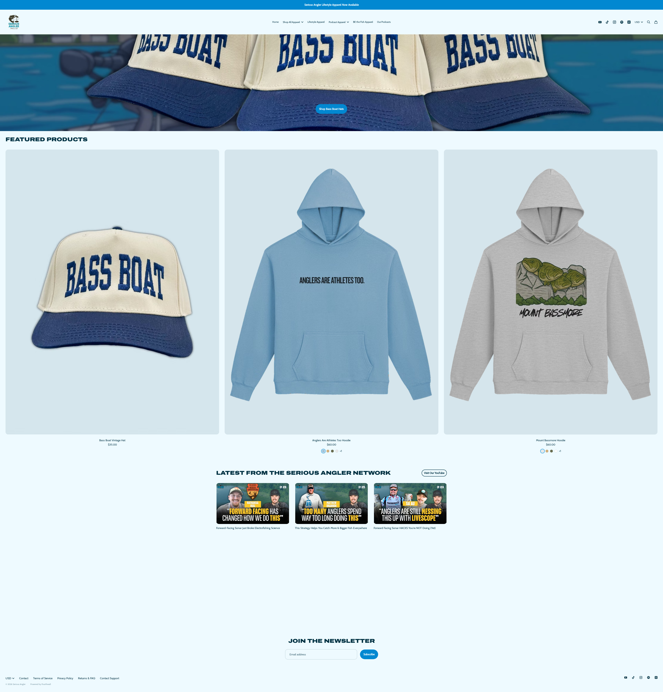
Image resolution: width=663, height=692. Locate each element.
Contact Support (109, 678)
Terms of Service (42, 678)
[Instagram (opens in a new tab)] (614, 22)
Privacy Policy (65, 678)
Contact (23, 678)
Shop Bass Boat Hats (331, 109)
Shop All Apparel (291, 22)
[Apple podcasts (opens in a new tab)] (629, 22)
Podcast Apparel (337, 22)
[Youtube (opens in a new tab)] (600, 22)
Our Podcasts (384, 21)
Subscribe (369, 654)
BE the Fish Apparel (363, 21)
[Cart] (655, 22)
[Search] (648, 22)
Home (275, 21)
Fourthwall (46, 684)
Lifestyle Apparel (316, 21)
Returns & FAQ (86, 678)
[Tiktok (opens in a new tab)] (607, 22)
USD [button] (637, 22)
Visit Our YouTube (434, 473)
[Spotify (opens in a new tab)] (621, 22)
